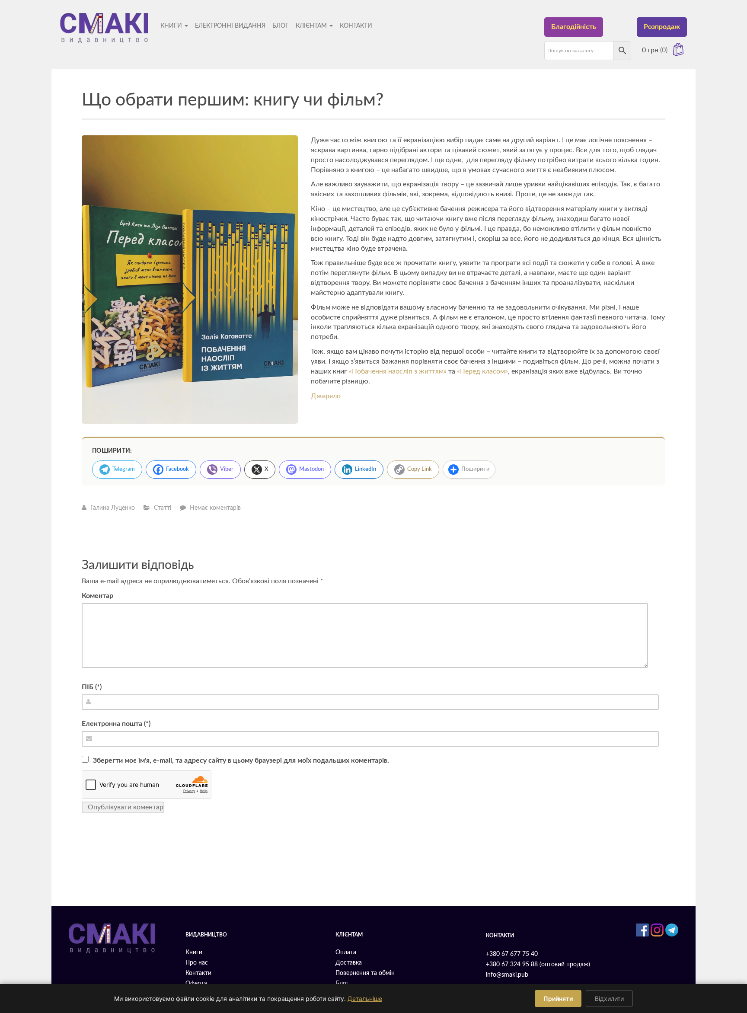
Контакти (356, 26)
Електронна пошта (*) (116, 723)
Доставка (348, 963)
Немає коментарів (215, 508)
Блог (280, 26)
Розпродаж (662, 26)
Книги (172, 26)
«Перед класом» (482, 371)
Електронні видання (230, 26)
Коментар (97, 595)
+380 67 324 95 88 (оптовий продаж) (538, 965)
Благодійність (573, 26)
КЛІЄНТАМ (312, 26)
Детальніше (365, 998)
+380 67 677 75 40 (512, 954)
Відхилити (609, 998)
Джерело (326, 396)
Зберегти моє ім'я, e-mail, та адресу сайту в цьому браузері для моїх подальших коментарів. (241, 760)
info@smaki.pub (507, 975)
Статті (162, 508)
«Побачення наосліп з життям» (398, 371)
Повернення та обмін (365, 973)
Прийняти (558, 998)
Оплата (345, 952)
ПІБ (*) (92, 687)
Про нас (196, 963)
